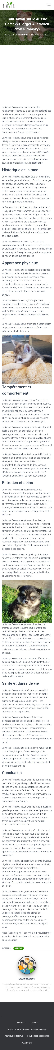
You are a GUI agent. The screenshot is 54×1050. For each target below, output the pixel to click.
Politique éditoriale (14, 1036)
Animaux (18, 948)
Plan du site (27, 1043)
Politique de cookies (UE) (38, 1036)
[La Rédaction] (27, 965)
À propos (21, 1022)
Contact (33, 1022)
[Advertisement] (27, 73)
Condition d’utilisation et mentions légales (27, 1029)
